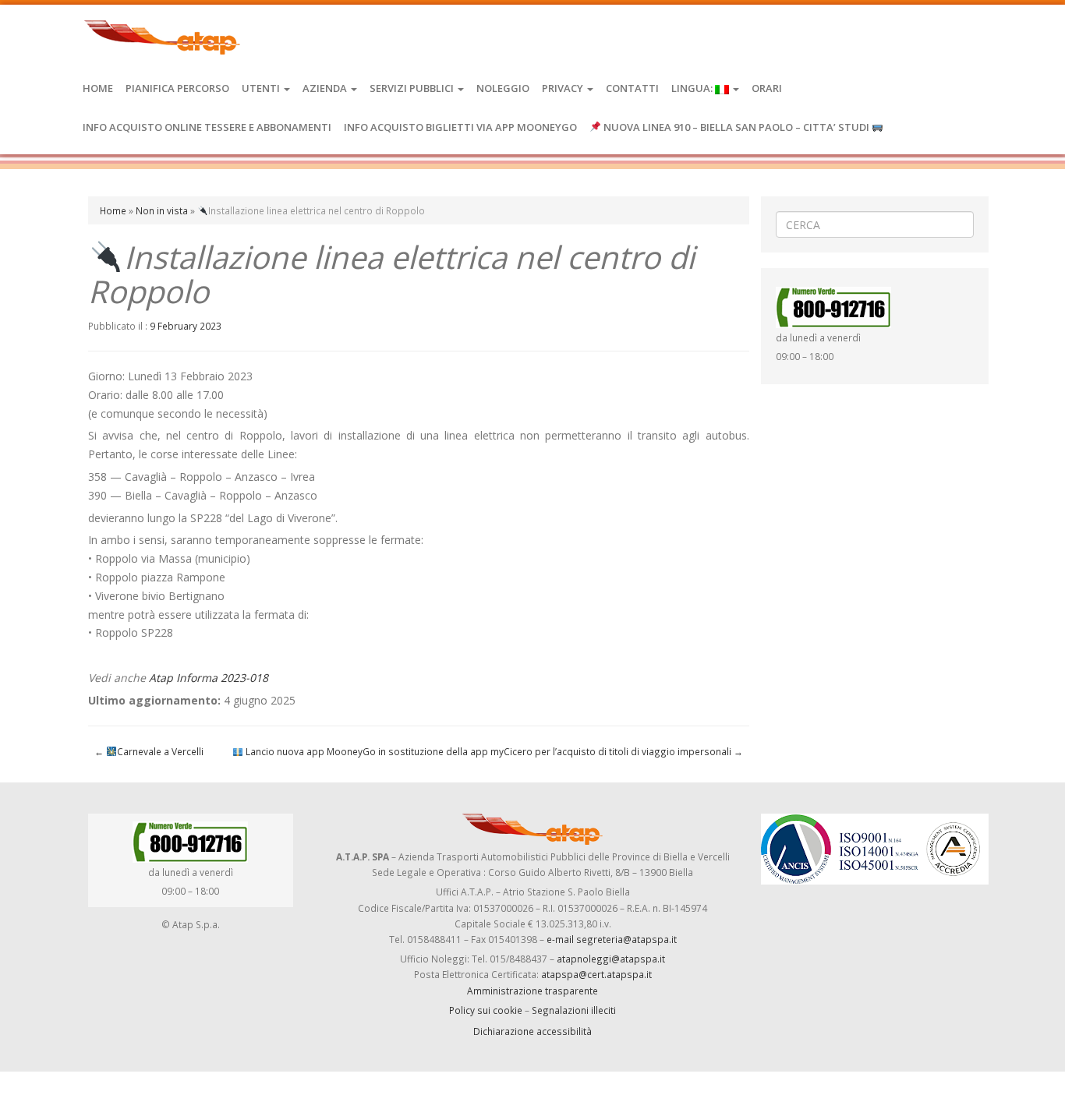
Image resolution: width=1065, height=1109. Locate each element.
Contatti (632, 88)
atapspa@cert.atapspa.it (596, 974)
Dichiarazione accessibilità (532, 1031)
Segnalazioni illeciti (574, 1010)
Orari (767, 88)
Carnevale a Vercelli (148, 751)
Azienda (326, 88)
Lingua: (693, 88)
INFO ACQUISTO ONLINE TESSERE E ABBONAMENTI (207, 127)
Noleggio (502, 88)
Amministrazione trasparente (532, 990)
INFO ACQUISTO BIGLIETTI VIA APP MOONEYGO (460, 127)
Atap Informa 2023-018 (208, 677)
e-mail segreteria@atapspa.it (612, 939)
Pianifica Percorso (177, 88)
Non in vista (162, 210)
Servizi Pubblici (413, 88)
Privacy (564, 88)
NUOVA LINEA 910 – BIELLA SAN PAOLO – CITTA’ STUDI (736, 127)
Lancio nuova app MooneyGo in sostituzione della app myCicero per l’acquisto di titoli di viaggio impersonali (493, 751)
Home (98, 88)
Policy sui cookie (485, 1010)
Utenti (262, 88)
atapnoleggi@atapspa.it (611, 958)
